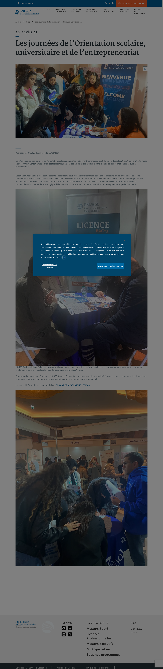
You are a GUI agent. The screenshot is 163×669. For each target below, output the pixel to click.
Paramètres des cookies (49, 266)
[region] (82, 255)
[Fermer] (124, 240)
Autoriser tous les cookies (110, 266)
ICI (64, 257)
